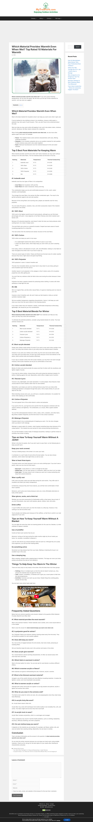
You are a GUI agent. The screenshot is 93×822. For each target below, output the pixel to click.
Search (78, 46)
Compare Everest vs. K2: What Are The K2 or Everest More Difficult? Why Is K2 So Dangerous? (35, 751)
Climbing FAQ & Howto (18, 748)
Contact (52, 804)
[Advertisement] (46, 30)
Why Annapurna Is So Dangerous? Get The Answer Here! (74, 76)
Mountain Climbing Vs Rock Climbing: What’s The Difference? (74, 82)
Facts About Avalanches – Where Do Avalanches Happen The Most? (74, 87)
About (47, 804)
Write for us (42, 804)
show (21, 105)
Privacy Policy (51, 805)
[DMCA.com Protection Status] (46, 810)
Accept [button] (66, 819)
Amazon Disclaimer (42, 805)
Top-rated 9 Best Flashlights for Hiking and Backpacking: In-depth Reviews (30, 750)
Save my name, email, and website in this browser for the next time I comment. (35, 791)
